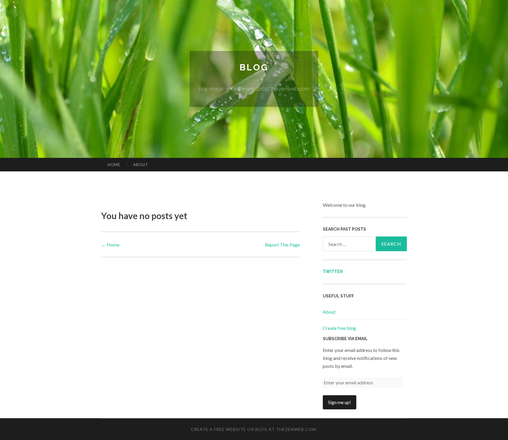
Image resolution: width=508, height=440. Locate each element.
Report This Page (282, 244)
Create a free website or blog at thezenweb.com (253, 429)
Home (114, 164)
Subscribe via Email (345, 338)
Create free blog (339, 328)
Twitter (333, 271)
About (140, 164)
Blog (254, 67)
